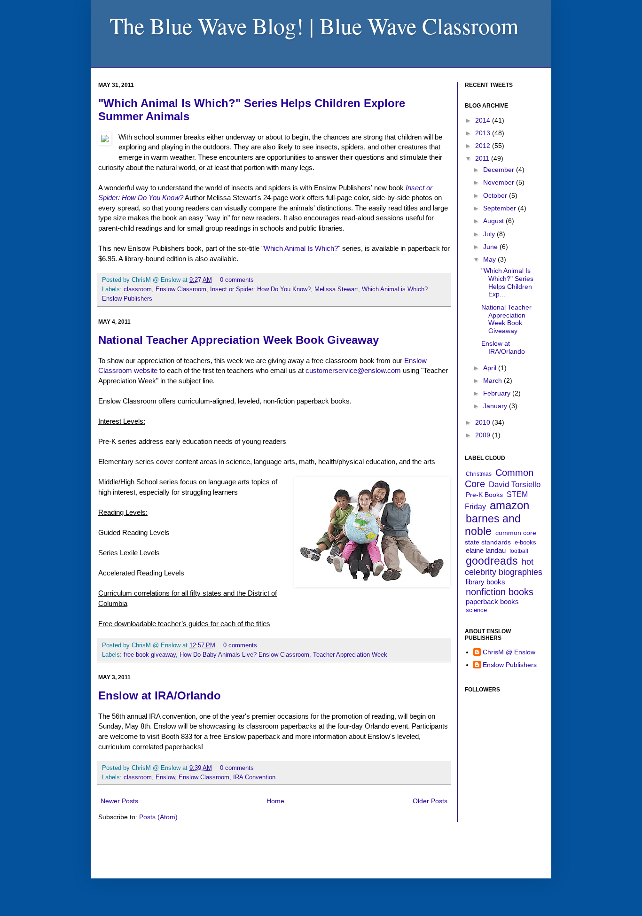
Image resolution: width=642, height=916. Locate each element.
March (493, 380)
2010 (483, 422)
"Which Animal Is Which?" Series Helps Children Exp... (507, 282)
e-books (525, 542)
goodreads (492, 561)
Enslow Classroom (181, 289)
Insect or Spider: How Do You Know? (260, 289)
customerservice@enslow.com (353, 370)
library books (485, 582)
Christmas (479, 474)
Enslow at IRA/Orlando (159, 695)
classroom (138, 289)
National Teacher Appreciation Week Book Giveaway (238, 340)
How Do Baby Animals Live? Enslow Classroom (244, 655)
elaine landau (486, 550)
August (494, 221)
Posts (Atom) (158, 817)
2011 (483, 158)
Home (275, 801)
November (499, 182)
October (496, 195)
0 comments (237, 280)
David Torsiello (514, 484)
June (491, 246)
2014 (483, 120)
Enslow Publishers (510, 664)
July (490, 234)
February (497, 393)
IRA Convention (254, 777)
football (518, 551)
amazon (509, 505)
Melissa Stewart (336, 289)
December (499, 169)
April (490, 368)
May (490, 259)
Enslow (165, 777)
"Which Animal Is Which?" (300, 248)
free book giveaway (150, 655)
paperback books (492, 601)
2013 (483, 133)
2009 (483, 435)
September (500, 208)
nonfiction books (499, 592)
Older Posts (430, 801)
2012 (483, 145)
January (496, 406)
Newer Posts (119, 801)
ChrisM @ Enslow (509, 652)
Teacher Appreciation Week (350, 655)
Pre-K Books (484, 494)
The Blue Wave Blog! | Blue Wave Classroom (314, 25)
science (476, 609)
